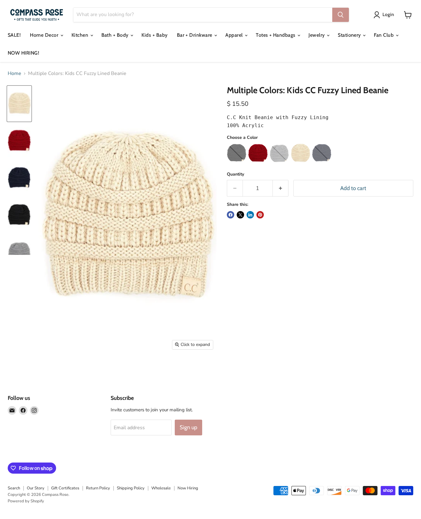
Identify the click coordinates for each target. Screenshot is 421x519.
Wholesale (161, 488)
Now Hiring (188, 488)
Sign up (188, 427)
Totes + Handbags (276, 35)
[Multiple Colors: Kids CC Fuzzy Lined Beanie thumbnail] (19, 104)
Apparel (234, 35)
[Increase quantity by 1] (280, 188)
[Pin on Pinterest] (260, 214)
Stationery (350, 35)
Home (14, 73)
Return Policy (98, 488)
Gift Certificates (65, 488)
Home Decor (44, 35)
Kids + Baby (154, 35)
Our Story (35, 488)
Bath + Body (115, 35)
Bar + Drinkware (195, 35)
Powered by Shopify (26, 501)
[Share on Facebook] (230, 214)
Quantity (235, 174)
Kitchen (81, 35)
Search (14, 488)
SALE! (14, 35)
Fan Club (384, 35)
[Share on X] (240, 214)
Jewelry (317, 35)
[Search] (340, 15)
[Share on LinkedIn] (250, 214)
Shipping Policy (131, 488)
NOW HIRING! (23, 53)
